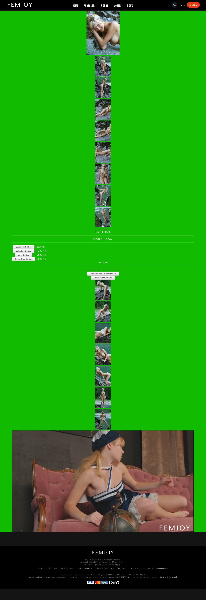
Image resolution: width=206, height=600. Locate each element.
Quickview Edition (24, 247)
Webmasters (135, 568)
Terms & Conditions (104, 568)
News (130, 6)
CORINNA (103, 229)
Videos (104, 6)
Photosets (90, 6)
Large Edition (23, 255)
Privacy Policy (121, 568)
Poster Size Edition (23, 259)
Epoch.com (43, 577)
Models (117, 6)
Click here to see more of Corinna (103, 269)
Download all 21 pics (103, 278)
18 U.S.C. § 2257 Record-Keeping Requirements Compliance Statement (65, 568)
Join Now (193, 4)
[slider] (93, 529)
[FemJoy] (103, 554)
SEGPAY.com (124, 577)
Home (75, 6)
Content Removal (161, 568)
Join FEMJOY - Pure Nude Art (103, 274)
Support (147, 568)
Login (182, 4)
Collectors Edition (23, 251)
